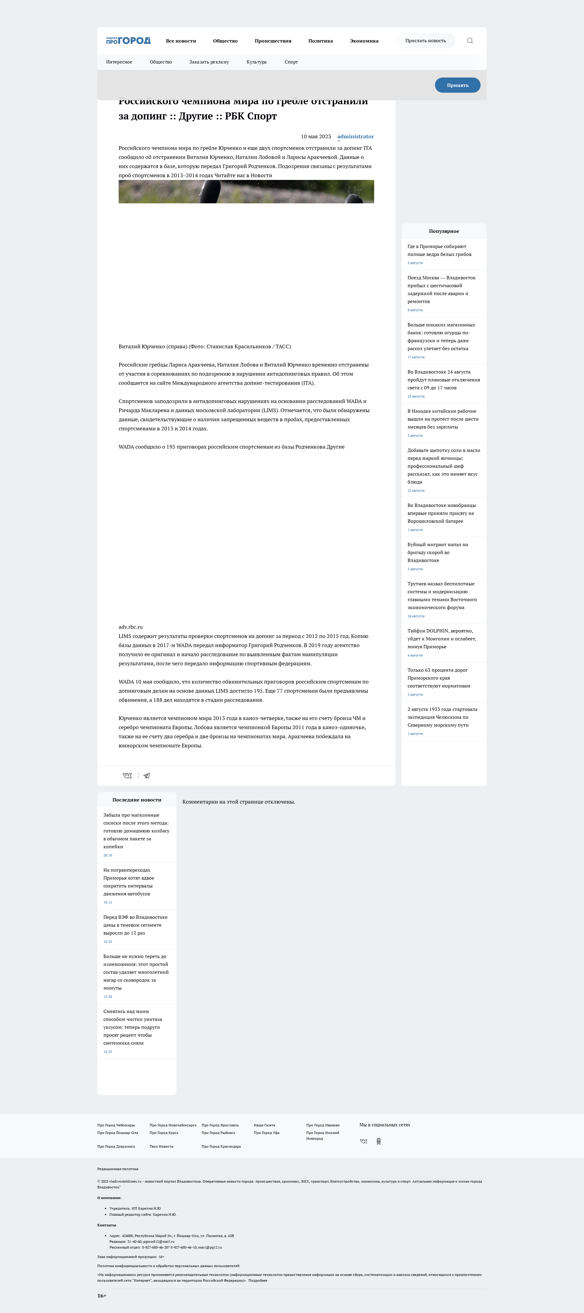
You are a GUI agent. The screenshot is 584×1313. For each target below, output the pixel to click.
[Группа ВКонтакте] (363, 1141)
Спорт (291, 62)
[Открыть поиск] (470, 41)
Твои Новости (161, 1146)
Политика (320, 41)
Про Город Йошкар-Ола (117, 1132)
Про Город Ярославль (220, 1125)
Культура (257, 62)
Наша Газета (264, 1125)
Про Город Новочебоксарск (173, 1125)
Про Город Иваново (323, 1125)
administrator (355, 136)
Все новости (181, 41)
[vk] (128, 775)
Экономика (364, 41)
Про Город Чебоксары (116, 1125)
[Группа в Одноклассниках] (378, 1141)
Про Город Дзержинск (116, 1146)
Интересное (119, 62)
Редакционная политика (117, 1169)
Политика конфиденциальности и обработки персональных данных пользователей (168, 1265)
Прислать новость (425, 40)
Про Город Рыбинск (218, 1132)
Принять (458, 85)
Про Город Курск (164, 1132)
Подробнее (258, 1280)
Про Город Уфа (267, 1132)
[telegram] (149, 775)
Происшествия (273, 41)
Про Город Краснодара (221, 1146)
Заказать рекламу (209, 62)
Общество (225, 41)
